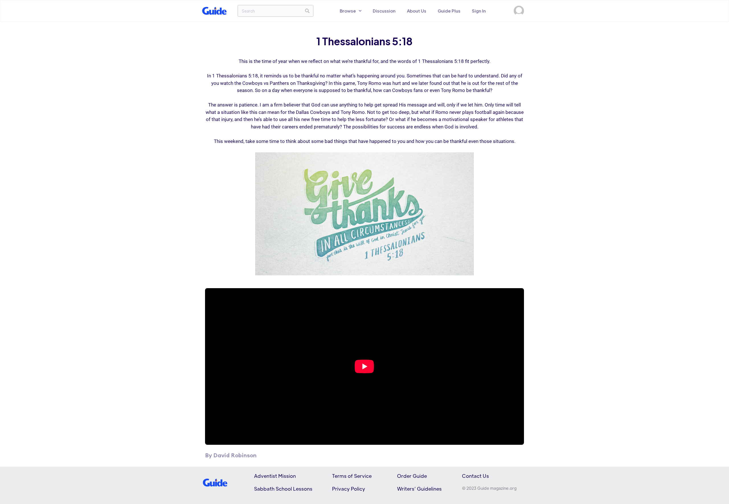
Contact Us (475, 476)
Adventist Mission (275, 476)
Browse (348, 10)
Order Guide (412, 476)
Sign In (479, 10)
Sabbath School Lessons (283, 488)
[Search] (307, 10)
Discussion (384, 10)
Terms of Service (352, 476)
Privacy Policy (348, 488)
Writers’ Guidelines (419, 488)
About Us (416, 10)
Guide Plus (449, 10)
